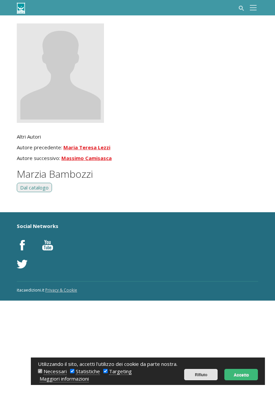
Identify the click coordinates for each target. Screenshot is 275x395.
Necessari (55, 371)
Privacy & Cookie (61, 290)
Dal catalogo (34, 187)
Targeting (120, 371)
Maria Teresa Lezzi (86, 147)
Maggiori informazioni (64, 378)
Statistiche (88, 371)
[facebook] (22, 245)
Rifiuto (201, 375)
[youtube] (47, 245)
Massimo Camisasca (86, 158)
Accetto (241, 375)
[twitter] (22, 264)
